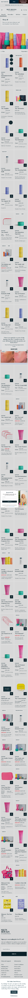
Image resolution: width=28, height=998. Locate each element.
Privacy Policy (15, 988)
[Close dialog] (26, 491)
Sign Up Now (10, 501)
